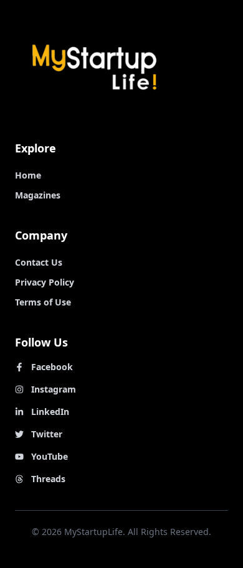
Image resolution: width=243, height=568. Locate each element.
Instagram (53, 389)
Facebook (52, 367)
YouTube (49, 456)
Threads (48, 479)
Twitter (46, 434)
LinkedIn (50, 411)
